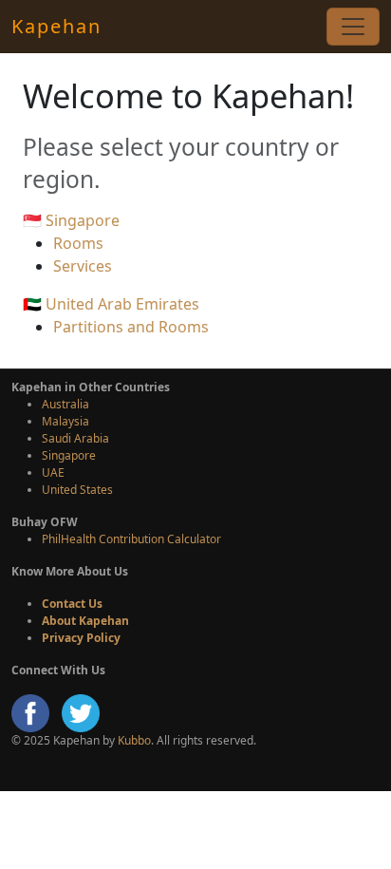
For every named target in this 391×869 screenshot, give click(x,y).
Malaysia (65, 421)
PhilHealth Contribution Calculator (131, 539)
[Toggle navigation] (353, 27)
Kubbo (134, 740)
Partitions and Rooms (131, 326)
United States (77, 490)
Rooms (78, 243)
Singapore (69, 455)
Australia (65, 404)
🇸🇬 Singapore (71, 220)
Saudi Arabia (75, 438)
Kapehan (56, 26)
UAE (53, 472)
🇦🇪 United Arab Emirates (111, 303)
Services (82, 265)
